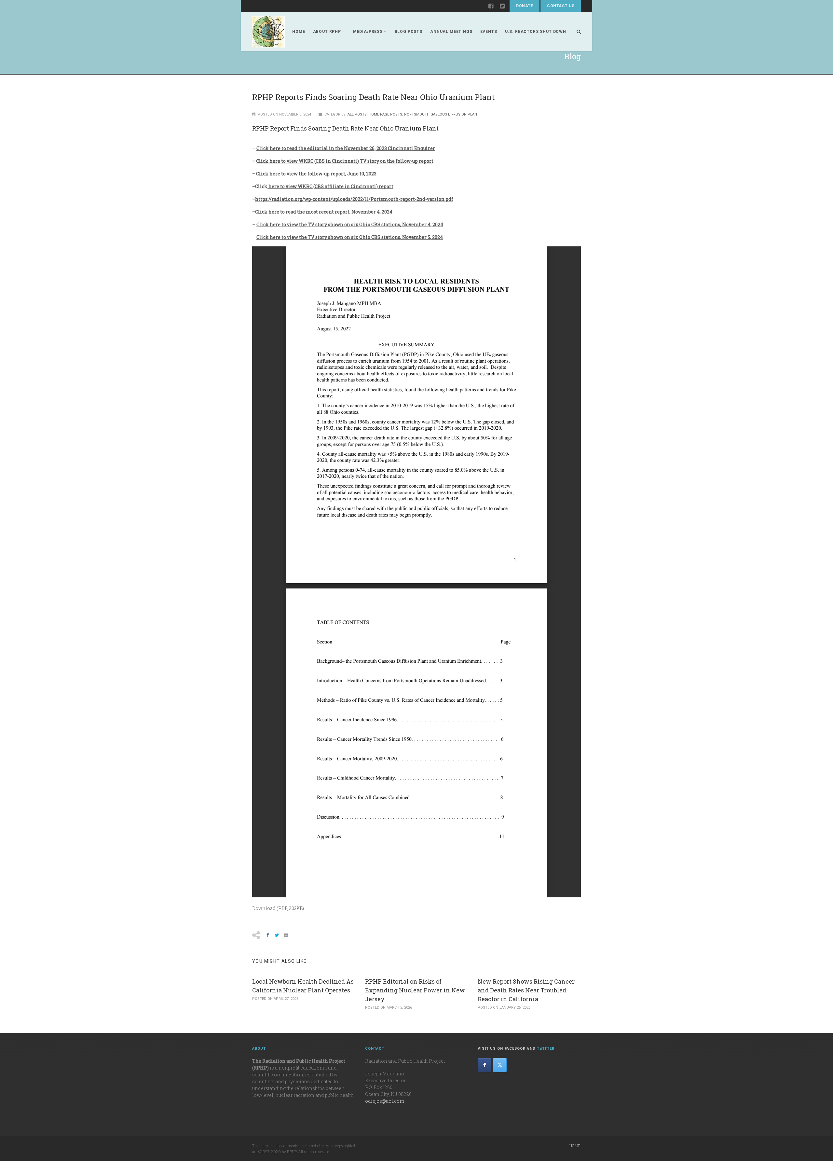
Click (261, 186)
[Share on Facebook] (267, 935)
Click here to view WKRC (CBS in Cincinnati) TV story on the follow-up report (344, 161)
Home (298, 31)
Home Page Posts (385, 114)
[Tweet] (276, 935)
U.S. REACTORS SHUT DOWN (535, 31)
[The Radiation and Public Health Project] (268, 32)
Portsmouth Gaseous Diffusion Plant (441, 114)
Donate (524, 6)
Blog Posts (408, 31)
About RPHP (327, 31)
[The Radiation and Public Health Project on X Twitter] (500, 1065)
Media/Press (368, 31)
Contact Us (560, 6)
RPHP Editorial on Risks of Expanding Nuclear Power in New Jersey (415, 990)
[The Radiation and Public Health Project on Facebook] (484, 1065)
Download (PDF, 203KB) (278, 908)
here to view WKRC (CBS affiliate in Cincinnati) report (330, 186)
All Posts (357, 114)
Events (488, 31)
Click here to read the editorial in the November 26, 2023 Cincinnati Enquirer (345, 148)
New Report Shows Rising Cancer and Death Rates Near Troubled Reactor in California (526, 990)
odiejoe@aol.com (384, 1101)
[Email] (286, 935)
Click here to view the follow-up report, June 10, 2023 (316, 174)
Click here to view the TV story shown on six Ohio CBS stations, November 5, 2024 (349, 237)
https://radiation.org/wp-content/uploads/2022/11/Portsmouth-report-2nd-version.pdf (354, 199)
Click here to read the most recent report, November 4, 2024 (323, 212)
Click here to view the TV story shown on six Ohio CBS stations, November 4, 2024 (349, 224)
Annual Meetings (451, 31)
